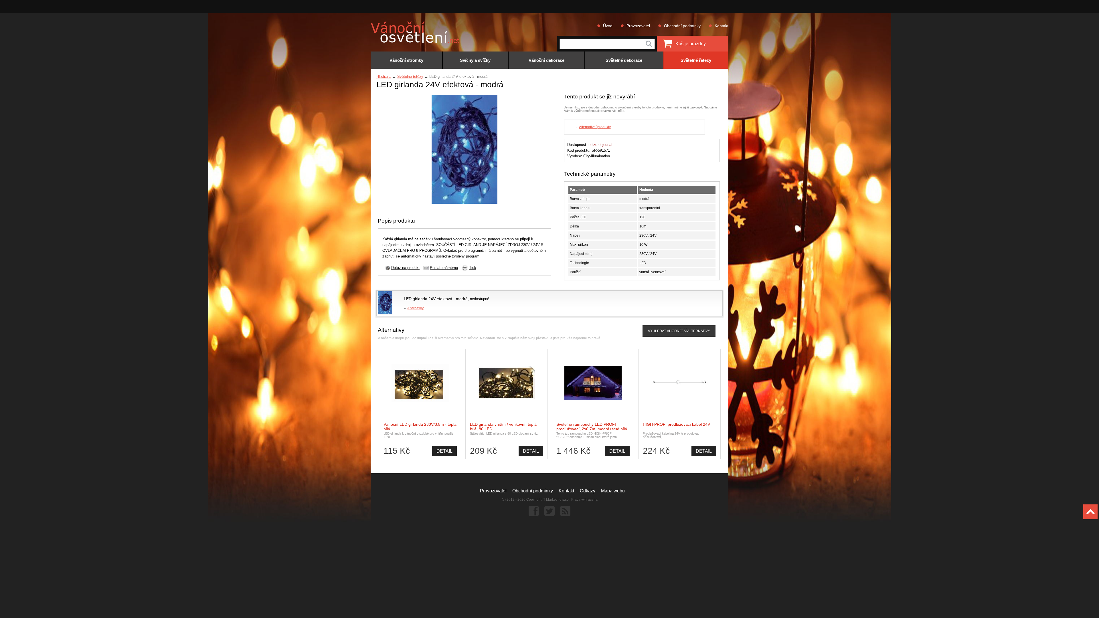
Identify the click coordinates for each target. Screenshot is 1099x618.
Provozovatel (638, 25)
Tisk (472, 268)
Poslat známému (444, 268)
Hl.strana (383, 76)
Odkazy (587, 490)
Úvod (607, 25)
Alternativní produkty (595, 127)
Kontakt (721, 25)
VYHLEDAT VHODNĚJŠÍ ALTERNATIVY (679, 331)
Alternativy (415, 308)
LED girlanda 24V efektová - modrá (436, 298)
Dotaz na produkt (405, 268)
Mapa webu (613, 490)
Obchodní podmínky (682, 25)
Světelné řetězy (410, 76)
